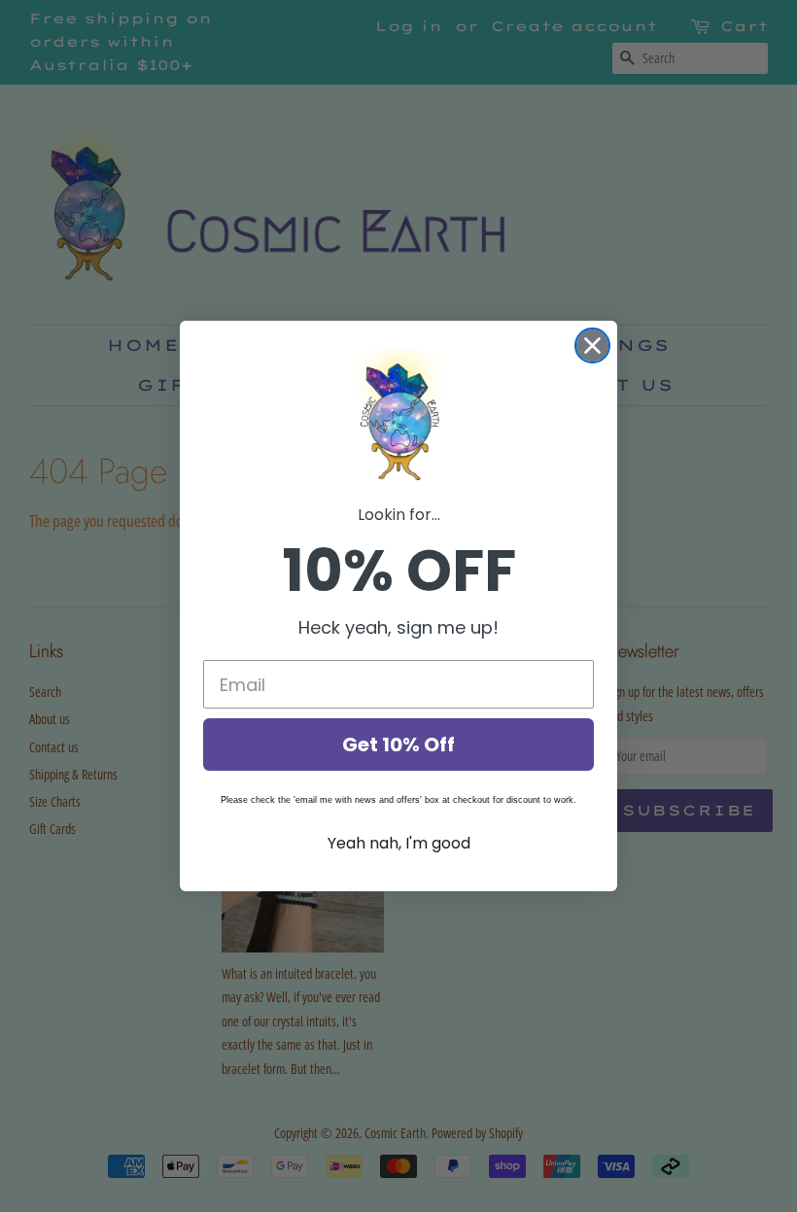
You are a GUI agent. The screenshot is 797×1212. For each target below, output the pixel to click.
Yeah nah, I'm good (399, 843)
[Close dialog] (592, 346)
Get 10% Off (398, 744)
